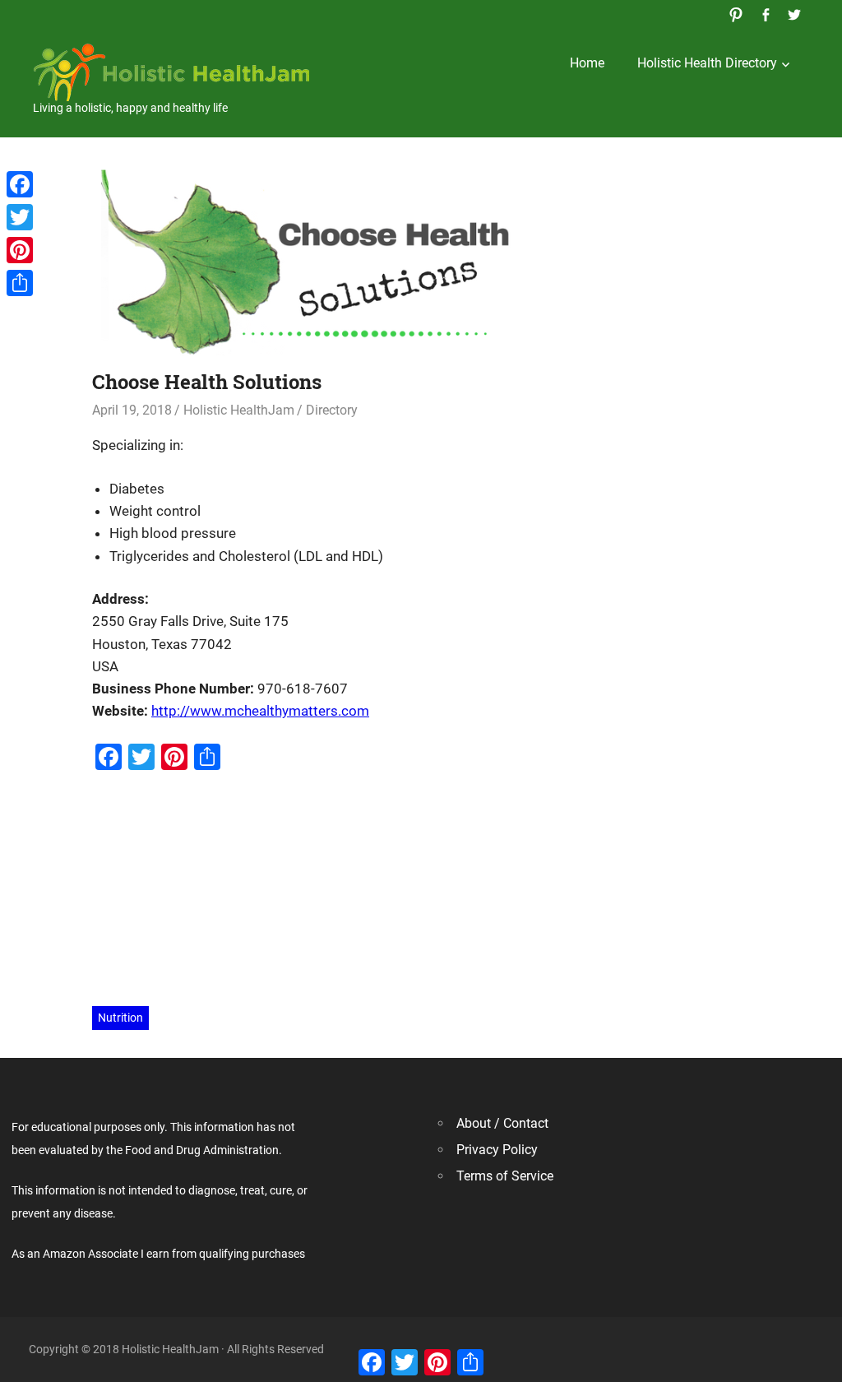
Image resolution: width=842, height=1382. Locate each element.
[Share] (19, 283)
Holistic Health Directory (707, 63)
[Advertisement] (421, 890)
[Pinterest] (19, 250)
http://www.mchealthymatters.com (260, 711)
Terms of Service (504, 1176)
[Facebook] (19, 184)
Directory (332, 410)
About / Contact (502, 1123)
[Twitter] (19, 217)
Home (587, 63)
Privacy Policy (497, 1149)
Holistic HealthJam (238, 410)
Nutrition (120, 1017)
